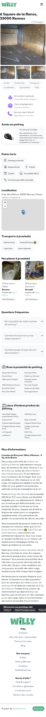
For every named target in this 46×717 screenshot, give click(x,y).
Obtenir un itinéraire (10, 197)
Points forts (20, 83)
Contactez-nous (23, 690)
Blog (23, 645)
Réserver (38, 708)
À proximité (25, 87)
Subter (23, 657)
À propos (23, 632)
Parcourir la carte (23, 641)
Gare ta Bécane (23, 661)
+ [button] (5, 202)
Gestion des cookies (23, 694)
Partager (38, 22)
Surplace (23, 666)
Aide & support (23, 682)
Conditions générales (23, 686)
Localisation (9, 87)
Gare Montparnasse (25, 610)
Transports (34, 83)
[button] (23, 323)
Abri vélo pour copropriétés (23, 637)
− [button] (5, 206)
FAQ (37, 87)
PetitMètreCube (23, 670)
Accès (6, 83)
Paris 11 (7, 610)
